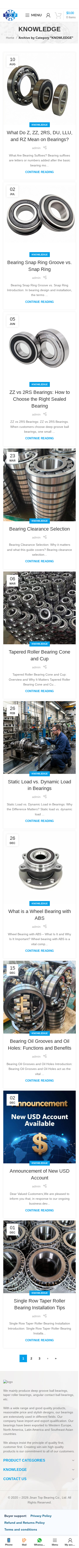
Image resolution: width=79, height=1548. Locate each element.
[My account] (48, 15)
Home (10, 37)
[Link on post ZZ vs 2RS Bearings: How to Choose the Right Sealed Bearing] (39, 348)
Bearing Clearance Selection (39, 529)
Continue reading (39, 172)
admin (36, 148)
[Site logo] (10, 15)
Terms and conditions (20, 1529)
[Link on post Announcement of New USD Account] (39, 1127)
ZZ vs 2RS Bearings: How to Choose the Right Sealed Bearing (39, 399)
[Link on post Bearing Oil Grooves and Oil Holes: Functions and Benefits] (39, 997)
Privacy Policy (41, 1516)
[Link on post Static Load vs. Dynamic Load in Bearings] (39, 737)
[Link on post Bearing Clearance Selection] (39, 485)
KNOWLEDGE (40, 124)
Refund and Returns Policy (24, 1522)
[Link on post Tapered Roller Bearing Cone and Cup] (39, 608)
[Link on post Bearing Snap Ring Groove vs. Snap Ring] (39, 218)
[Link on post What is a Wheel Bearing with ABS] (39, 867)
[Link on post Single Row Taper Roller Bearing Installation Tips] (39, 1256)
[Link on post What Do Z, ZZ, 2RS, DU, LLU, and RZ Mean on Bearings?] (39, 88)
